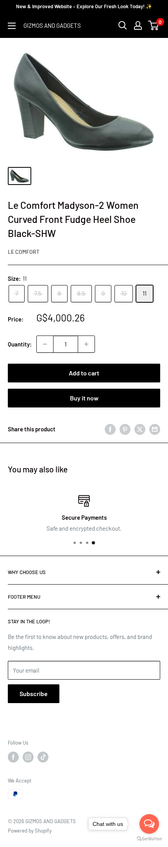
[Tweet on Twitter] (139, 429)
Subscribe (34, 693)
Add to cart (84, 373)
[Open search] (122, 25)
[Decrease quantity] (45, 344)
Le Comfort (23, 251)
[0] (154, 25)
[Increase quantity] (86, 344)
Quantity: (20, 344)
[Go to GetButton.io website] (149, 839)
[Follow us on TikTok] (43, 757)
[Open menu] (12, 26)
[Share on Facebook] (110, 429)
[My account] (138, 25)
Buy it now (84, 398)
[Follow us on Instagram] (28, 757)
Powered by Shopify (30, 830)
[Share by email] (154, 429)
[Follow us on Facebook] (13, 757)
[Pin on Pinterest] (125, 429)
